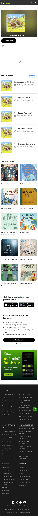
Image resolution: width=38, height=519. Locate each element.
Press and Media (24, 476)
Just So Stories (25, 232)
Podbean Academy (8, 479)
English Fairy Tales (26, 208)
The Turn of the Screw (9, 259)
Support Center (7, 467)
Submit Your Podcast (8, 442)
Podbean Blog (23, 470)
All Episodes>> (32, 75)
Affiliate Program (24, 482)
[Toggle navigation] (35, 2)
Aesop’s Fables (17, 35)
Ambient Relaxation (8, 454)
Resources (5, 490)
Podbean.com (25, 512)
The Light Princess (26, 259)
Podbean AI (5, 415)
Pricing (4, 397)
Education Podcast (25, 419)
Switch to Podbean (8, 445)
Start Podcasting (24, 394)
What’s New (5, 470)
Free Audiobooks (7, 451)
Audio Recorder (7, 409)
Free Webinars (6, 473)
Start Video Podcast (25, 397)
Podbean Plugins (7, 448)
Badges (4, 487)
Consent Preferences (23, 509)
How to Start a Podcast (26, 428)
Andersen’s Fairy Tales (28, 184)
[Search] (31, 2)
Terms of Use (9, 509)
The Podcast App (7, 406)
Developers (5, 493)
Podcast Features (7, 394)
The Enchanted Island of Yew (9, 285)
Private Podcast (7, 403)
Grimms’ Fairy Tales (8, 184)
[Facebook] (13, 502)
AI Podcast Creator (25, 410)
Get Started (19, 340)
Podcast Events (7, 476)
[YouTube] (24, 502)
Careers (21, 473)
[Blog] (20, 502)
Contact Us (22, 485)
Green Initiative (24, 479)
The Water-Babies (26, 283)
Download (9, 41)
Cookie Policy (23, 506)
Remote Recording (8, 412)
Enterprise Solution (8, 400)
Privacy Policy (11, 506)
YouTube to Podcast (25, 416)
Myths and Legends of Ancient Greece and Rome (9, 234)
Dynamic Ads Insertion (9, 434)
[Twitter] (17, 502)
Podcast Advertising (8, 431)
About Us (22, 467)
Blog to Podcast (24, 413)
